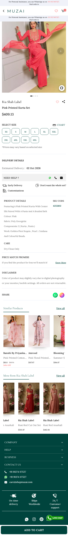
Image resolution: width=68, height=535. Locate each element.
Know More (60, 262)
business (10, 457)
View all (60, 308)
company (10, 442)
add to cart (34, 530)
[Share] (63, 102)
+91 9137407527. (53, 2)
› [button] (60, 51)
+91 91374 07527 (17, 471)
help (7, 449)
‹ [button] (7, 51)
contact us (12, 464)
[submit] (57, 102)
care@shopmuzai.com (21, 482)
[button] (31, 96)
